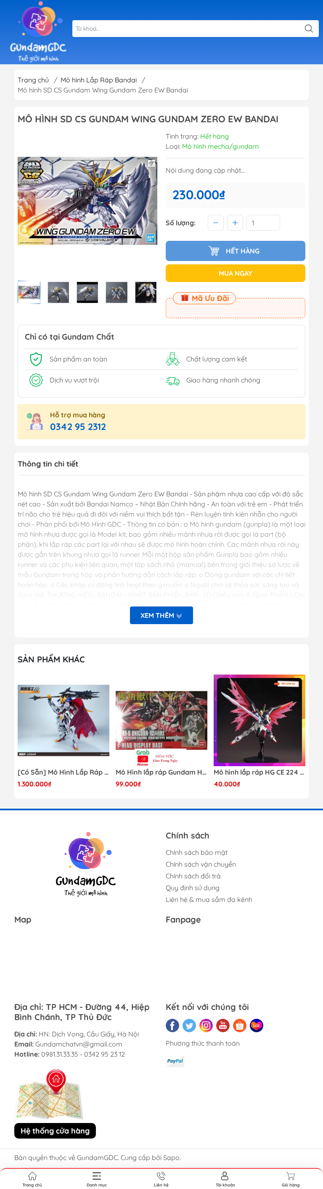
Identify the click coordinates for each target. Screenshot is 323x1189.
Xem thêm (158, 615)
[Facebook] (172, 1025)
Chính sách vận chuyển (201, 864)
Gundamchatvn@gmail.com (78, 1044)
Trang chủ (33, 80)
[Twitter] (189, 1025)
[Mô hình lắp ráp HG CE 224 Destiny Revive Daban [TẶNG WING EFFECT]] (259, 720)
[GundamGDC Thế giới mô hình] (38, 32)
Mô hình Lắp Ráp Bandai (99, 80)
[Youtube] (223, 1025)
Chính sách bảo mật (197, 852)
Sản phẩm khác (51, 659)
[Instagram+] (206, 1025)
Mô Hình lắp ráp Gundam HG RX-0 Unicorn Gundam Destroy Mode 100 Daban (161, 772)
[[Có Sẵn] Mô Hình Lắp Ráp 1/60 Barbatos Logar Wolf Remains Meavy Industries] (63, 720)
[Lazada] (256, 1025)
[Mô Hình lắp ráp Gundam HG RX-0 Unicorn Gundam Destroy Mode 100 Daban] (161, 720)
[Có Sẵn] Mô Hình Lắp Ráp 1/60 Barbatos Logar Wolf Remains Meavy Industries (63, 772)
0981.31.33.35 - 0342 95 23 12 (83, 1054)
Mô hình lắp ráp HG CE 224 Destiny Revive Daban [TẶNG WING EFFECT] (259, 772)
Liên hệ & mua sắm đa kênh (209, 899)
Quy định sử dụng (193, 887)
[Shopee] (239, 1025)
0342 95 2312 (78, 426)
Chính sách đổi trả (193, 876)
